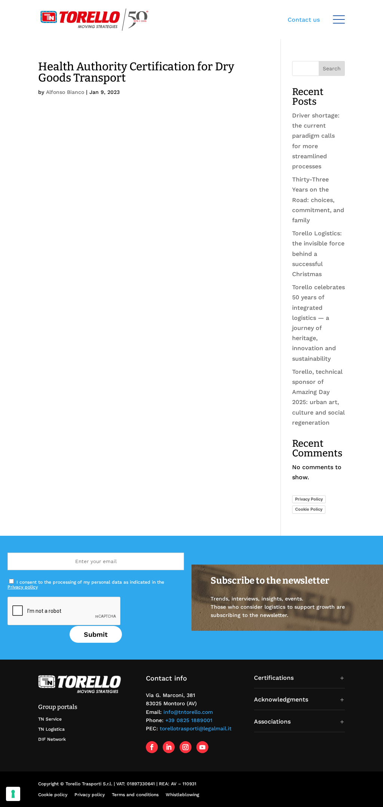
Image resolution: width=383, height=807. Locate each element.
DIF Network (52, 739)
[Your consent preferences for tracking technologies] (13, 794)
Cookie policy (52, 794)
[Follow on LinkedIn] (169, 747)
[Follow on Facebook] (152, 747)
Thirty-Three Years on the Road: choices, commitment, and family (318, 200)
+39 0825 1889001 (188, 720)
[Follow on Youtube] (202, 747)
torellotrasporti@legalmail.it (196, 728)
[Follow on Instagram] (186, 747)
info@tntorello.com (188, 712)
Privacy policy (22, 587)
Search (332, 68)
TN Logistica (51, 729)
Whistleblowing (182, 794)
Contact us (304, 19)
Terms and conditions (135, 794)
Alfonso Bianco (65, 92)
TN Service (50, 719)
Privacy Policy (309, 499)
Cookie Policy (308, 509)
